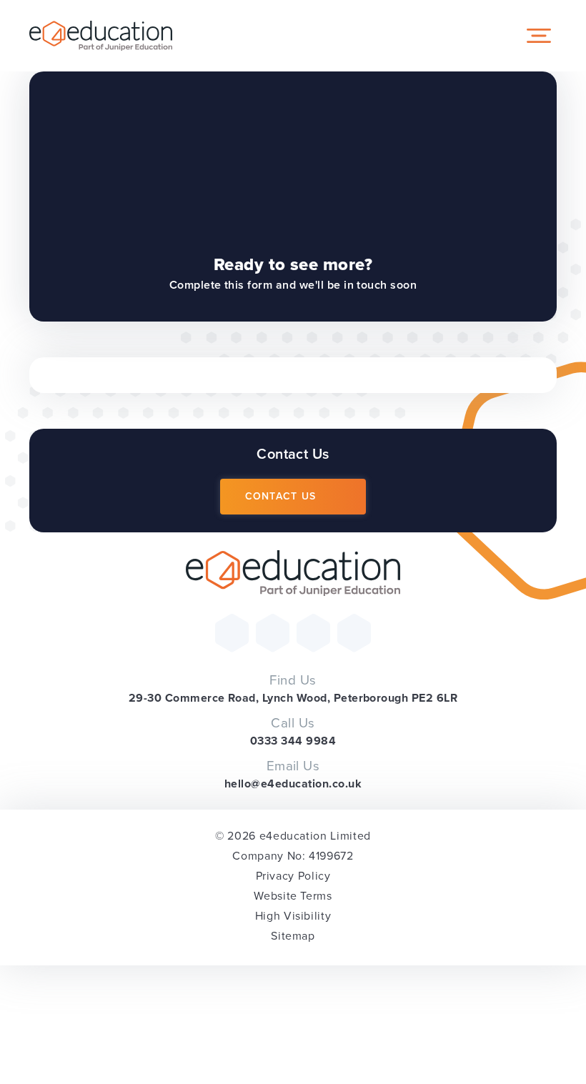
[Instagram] (313, 633)
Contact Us (281, 496)
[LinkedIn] (354, 633)
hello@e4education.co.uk (293, 783)
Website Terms (293, 895)
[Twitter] (232, 633)
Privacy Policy (293, 875)
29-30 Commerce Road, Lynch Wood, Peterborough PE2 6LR (293, 698)
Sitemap (292, 936)
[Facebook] (272, 633)
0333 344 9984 (293, 740)
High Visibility (293, 916)
